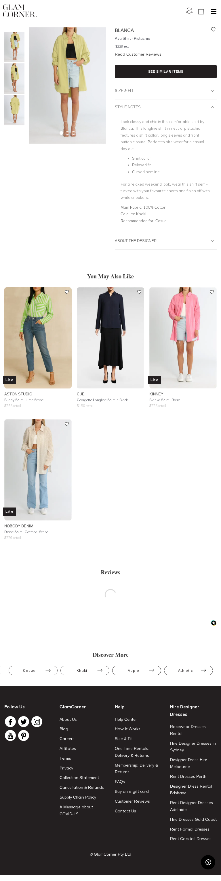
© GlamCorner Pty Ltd (110, 854)
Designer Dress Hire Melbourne (188, 763)
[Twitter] (23, 721)
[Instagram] (36, 721)
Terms (65, 758)
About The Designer (136, 240)
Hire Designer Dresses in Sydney (193, 747)
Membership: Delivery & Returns (136, 769)
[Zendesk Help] (208, 862)
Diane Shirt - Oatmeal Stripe (26, 532)
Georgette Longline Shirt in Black (102, 400)
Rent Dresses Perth (188, 776)
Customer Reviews (132, 801)
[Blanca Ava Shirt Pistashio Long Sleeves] (13, 78)
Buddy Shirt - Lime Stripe (23, 400)
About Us (68, 719)
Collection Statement (79, 777)
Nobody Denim (18, 526)
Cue (81, 394)
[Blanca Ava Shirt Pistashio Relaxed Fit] (13, 110)
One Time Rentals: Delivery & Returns (132, 752)
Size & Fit (124, 90)
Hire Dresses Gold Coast (193, 819)
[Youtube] (10, 735)
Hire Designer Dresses (184, 710)
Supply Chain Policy (78, 797)
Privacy (66, 768)
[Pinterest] (23, 735)
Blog (64, 728)
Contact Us (125, 811)
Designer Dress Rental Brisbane (191, 790)
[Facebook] (10, 721)
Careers (67, 738)
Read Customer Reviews (138, 54)
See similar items (165, 71)
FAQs (120, 781)
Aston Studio (18, 394)
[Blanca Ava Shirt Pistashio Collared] (13, 47)
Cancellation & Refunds (82, 787)
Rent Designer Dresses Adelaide (191, 806)
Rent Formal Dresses (189, 829)
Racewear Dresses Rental (188, 730)
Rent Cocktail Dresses (191, 838)
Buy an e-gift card (132, 791)
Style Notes (128, 107)
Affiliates (68, 748)
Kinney (156, 394)
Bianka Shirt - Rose (164, 400)
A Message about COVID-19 (76, 810)
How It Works (127, 728)
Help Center (126, 719)
